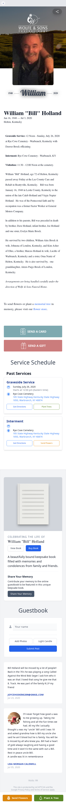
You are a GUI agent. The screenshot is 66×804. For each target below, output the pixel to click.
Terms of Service (41, 789)
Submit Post (33, 648)
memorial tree (42, 304)
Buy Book (33, 548)
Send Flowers (47, 443)
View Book (15, 548)
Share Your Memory (21, 593)
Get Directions (19, 406)
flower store (40, 309)
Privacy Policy (24, 789)
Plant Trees (47, 406)
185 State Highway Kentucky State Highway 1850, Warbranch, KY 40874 (36, 398)
